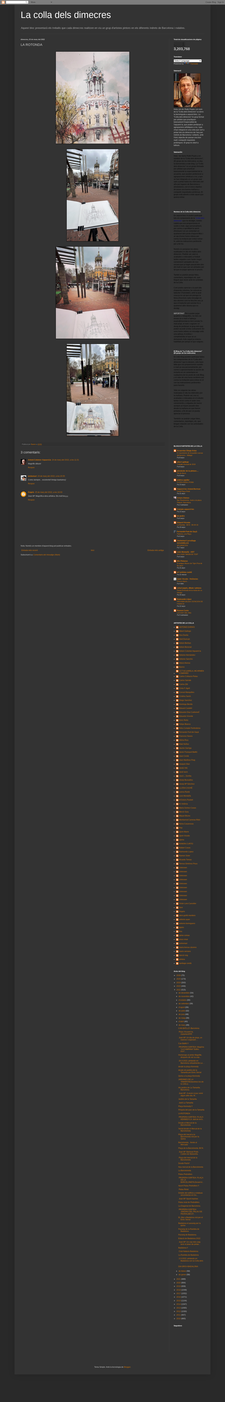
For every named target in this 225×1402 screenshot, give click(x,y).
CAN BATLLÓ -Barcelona (188, 1028)
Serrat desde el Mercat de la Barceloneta (190, 1130)
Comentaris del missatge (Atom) (46, 555)
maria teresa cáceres (188, 947)
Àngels (31, 492)
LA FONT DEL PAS (184, 613)
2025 (178, 979)
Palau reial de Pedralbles (188, 1202)
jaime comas (184, 935)
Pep (180, 828)
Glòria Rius (183, 740)
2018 (178, 1290)
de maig (182, 1018)
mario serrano (185, 951)
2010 (178, 1319)
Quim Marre (184, 832)
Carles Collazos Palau (188, 676)
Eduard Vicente (183, 522)
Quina (181, 840)
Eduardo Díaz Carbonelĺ (189, 712)
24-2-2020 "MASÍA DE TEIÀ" (187, 554)
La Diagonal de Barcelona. (189, 1206)
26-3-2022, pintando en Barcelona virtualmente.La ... (191, 1062)
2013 (178, 1308)
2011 (178, 1315)
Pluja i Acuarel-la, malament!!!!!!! (185, 1033)
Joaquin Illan (184, 764)
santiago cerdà (185, 963)
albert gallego (183, 462)
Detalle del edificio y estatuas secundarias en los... (190, 1194)
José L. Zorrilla (185, 776)
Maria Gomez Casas (187, 808)
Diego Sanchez (185, 700)
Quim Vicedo (184, 836)
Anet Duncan (184, 639)
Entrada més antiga (156, 550)
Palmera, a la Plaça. (184, 534)
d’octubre (183, 1000)
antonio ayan (184, 919)
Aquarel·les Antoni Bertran (188, 489)
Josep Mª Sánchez (187, 784)
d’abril (181, 1021)
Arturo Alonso (183, 498)
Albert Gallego (185, 631)
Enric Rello (183, 720)
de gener (183, 1275)
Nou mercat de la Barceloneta (190, 1167)
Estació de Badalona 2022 (189, 1238)
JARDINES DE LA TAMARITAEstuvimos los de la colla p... (191, 1081)
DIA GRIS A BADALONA (188, 1266)
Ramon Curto (183, 610)
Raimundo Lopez (186, 852)
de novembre (184, 996)
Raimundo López (184, 599)
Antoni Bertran (185, 643)
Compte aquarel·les (185, 509)
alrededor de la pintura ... (187, 471)
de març (182, 1025)
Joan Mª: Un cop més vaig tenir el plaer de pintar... (189, 1243)
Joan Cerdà (184, 756)
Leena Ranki (184, 792)
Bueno (182, 667)
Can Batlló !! (183, 1043)
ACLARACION (182, 545)
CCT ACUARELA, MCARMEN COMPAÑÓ (191, 672)
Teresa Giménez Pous (188, 864)
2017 (178, 1293)
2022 (178, 990)
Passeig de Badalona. (187, 1235)
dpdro (181, 927)
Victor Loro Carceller (187, 903)
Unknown (183, 868)
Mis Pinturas (182, 561)
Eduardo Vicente (186, 716)
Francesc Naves (186, 736)
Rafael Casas (184, 848)
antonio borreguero (187, 923)
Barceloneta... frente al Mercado (187, 1143)
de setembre (184, 1004)
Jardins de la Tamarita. (187, 1099)
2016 (178, 1297)
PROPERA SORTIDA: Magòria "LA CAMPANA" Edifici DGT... (191, 1049)
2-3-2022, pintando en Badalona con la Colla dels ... (190, 1260)
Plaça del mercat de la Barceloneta (187, 1159)
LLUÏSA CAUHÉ (185, 788)
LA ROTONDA (184, 1113)
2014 (178, 1304)
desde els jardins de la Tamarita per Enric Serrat (189, 1071)
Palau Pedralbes (185, 1174)
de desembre (184, 993)
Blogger (127, 1367)
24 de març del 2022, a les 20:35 (51, 476)
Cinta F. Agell (184, 688)
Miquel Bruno (184, 816)
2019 (178, 1286)
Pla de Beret (181, 473)
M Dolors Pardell (186, 800)
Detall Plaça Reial (183, 491)
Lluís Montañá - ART (185, 552)
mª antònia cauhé (184, 572)
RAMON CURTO (186, 844)
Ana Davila (183, 635)
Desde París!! (183, 1163)
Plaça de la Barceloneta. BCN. (191, 1148)
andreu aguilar (183, 480)
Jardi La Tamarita (185, 1103)
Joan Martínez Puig (187, 760)
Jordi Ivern (183, 772)
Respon (31, 467)
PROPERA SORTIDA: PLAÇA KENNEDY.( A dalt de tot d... (191, 1118)
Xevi (181, 907)
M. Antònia (183, 804)
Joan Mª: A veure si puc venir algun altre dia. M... (190, 1094)
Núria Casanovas (186, 824)
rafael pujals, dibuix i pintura (189, 588)
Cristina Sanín (185, 696)
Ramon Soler (184, 856)
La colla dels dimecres (66, 15)
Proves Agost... (182, 581)
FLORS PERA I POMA (185, 482)
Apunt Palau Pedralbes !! (188, 1186)
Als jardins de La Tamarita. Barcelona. (189, 1089)
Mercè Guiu (184, 812)
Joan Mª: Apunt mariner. (188, 1199)
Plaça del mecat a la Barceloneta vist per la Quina (188, 1136)
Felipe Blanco (185, 724)
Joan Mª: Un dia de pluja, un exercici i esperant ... (190, 1039)
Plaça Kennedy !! (185, 1106)
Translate (194, 64)
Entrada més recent (29, 550)
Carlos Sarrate (185, 680)
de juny (182, 1014)
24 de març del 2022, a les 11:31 (65, 460)
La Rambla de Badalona (188, 1255)
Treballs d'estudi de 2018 (186, 464)
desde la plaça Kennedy (188, 1067)
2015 (178, 1301)
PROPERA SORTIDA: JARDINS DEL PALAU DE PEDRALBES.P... (190, 1211)
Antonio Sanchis (186, 659)
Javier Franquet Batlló (188, 752)
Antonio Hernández (187, 655)
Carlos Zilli (183, 684)
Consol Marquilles (186, 692)
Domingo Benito (186, 704)
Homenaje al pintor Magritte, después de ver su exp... (190, 1056)
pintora (182, 959)
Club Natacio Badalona (188, 1251)
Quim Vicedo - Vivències (187, 579)
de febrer (183, 1271)
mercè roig (183, 955)
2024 (178, 983)
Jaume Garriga (185, 748)
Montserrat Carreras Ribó (189, 820)
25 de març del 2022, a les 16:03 (48, 492)
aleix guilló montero (187, 915)
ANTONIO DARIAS (187, 627)
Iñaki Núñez (184, 744)
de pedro (181, 516)
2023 (178, 986)
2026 (178, 975)
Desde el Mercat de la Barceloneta (187, 1124)
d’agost (182, 1007)
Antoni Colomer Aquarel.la (39, 460)
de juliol (182, 1011)
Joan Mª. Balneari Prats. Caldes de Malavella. (188, 1153)
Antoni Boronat (185, 647)
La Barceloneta (184, 1170)
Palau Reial (183, 1189)
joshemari (32, 476)
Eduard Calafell (185, 708)
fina (180, 931)
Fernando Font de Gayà (187, 532)
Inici (92, 550)
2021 (178, 1279)
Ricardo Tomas (185, 860)
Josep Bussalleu (186, 780)
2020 (178, 1283)
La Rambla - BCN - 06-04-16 (187, 525)
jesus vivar (183, 939)
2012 (178, 1311)
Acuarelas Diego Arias (187, 451)
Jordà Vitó (183, 768)
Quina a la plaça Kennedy (189, 1076)
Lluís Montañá (185, 796)
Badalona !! (183, 1248)
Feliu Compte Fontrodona (189, 728)
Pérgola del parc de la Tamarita (191, 1110)
